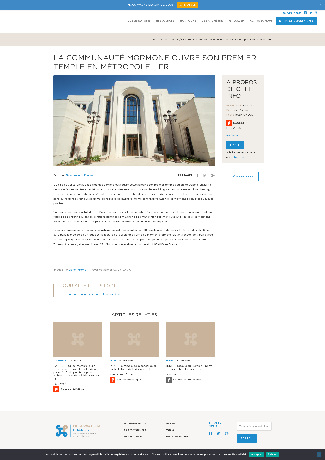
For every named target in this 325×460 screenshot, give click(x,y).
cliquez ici (239, 157)
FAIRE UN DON (187, 5)
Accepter (256, 454)
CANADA (59, 360)
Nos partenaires (135, 430)
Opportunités (133, 436)
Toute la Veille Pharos (165, 40)
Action (171, 423)
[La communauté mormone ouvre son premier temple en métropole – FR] (134, 120)
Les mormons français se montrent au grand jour (90, 294)
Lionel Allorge (77, 269)
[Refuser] (319, 454)
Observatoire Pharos (79, 175)
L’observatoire (138, 21)
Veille (170, 430)
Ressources (165, 21)
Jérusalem (236, 21)
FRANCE (232, 135)
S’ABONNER (245, 176)
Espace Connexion (296, 21)
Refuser (273, 454)
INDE (113, 360)
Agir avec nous (261, 21)
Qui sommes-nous (135, 423)
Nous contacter (177, 436)
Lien (234, 145)
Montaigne (188, 21)
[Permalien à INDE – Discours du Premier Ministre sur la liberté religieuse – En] (190, 356)
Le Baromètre (212, 21)
